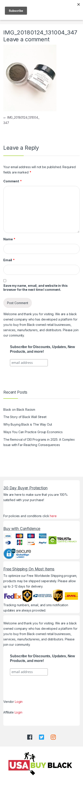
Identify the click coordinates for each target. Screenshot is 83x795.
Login (19, 701)
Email (9, 260)
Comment (12, 181)
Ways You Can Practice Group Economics (33, 432)
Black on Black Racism (19, 409)
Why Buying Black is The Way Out (27, 424)
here (53, 516)
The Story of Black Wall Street (24, 417)
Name (9, 239)
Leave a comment (26, 39)
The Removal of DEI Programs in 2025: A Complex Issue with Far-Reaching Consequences (39, 442)
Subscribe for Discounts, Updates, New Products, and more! (42, 349)
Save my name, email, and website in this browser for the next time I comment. (35, 287)
